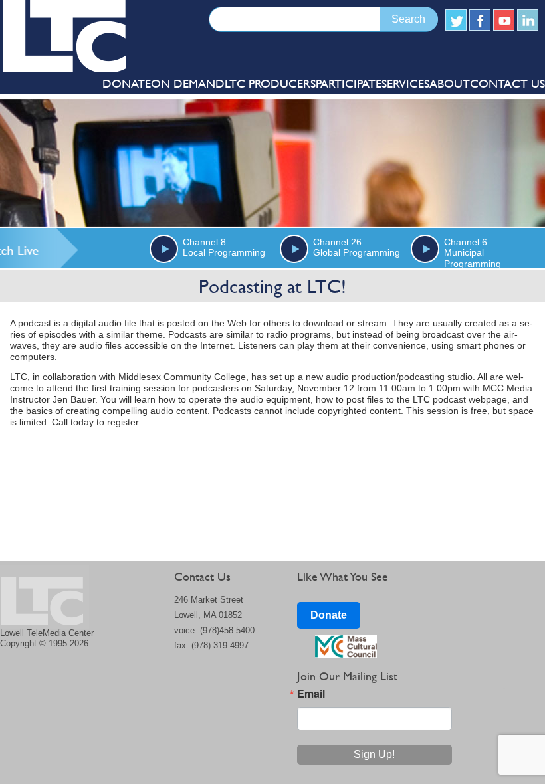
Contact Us (507, 83)
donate (126, 83)
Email (311, 693)
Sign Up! (374, 754)
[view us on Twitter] (456, 20)
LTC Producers (270, 83)
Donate (328, 615)
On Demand (188, 83)
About (449, 83)
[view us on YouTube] (503, 20)
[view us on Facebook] (479, 20)
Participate (349, 83)
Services (405, 83)
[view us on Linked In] (527, 20)
